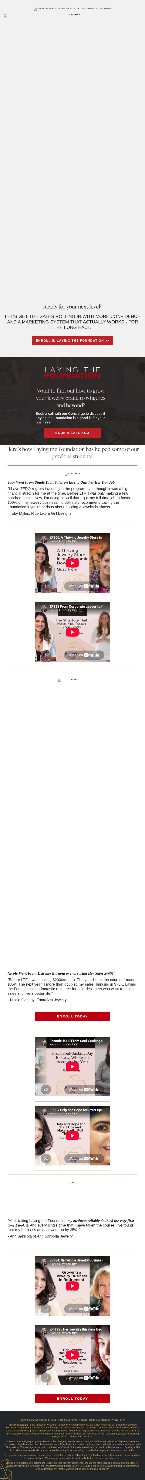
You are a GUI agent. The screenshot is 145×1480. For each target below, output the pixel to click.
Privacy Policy (117, 1420)
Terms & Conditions (99, 1420)
